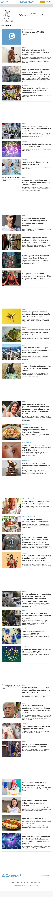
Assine (42, 1)
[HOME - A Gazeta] (26, 2)
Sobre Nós (19, 882)
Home (2, 5)
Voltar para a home (35, 17)
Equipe (26, 882)
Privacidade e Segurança (45, 875)
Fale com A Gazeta (35, 882)
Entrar (47, 1)
